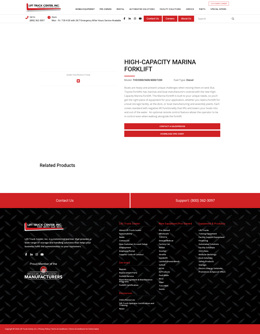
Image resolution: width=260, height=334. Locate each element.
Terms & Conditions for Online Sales (84, 329)
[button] (219, 3)
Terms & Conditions (59, 329)
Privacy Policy (44, 329)
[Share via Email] (78, 80)
